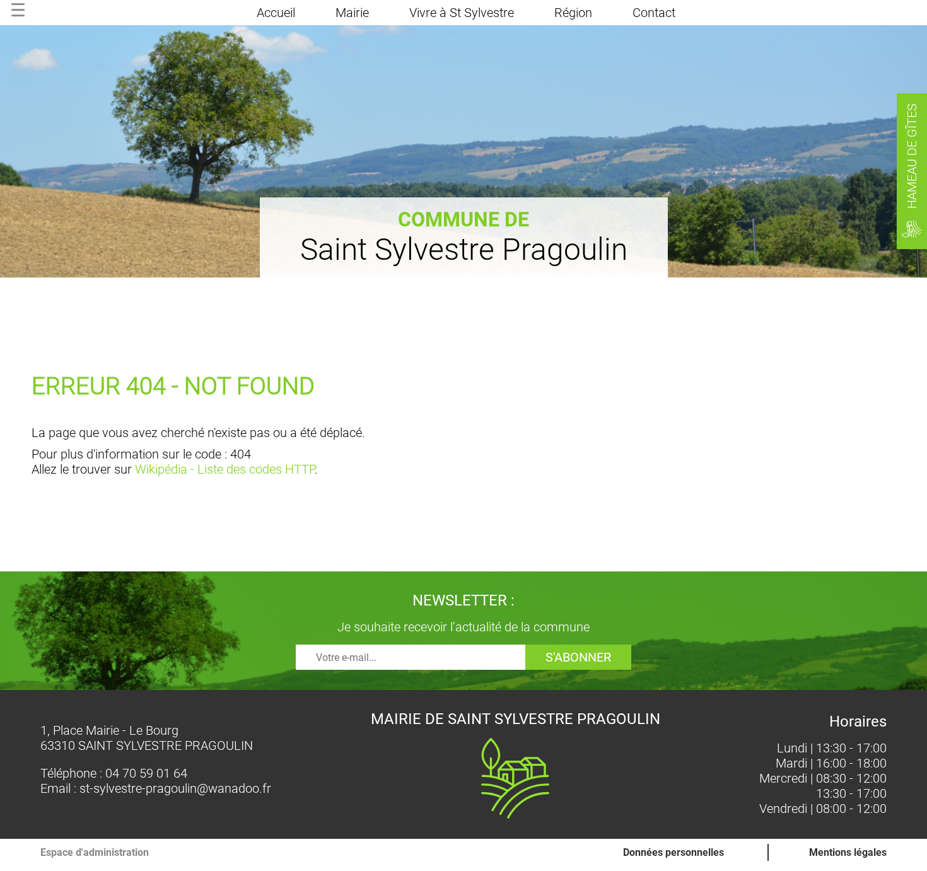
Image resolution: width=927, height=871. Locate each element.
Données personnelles (673, 852)
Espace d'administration (94, 852)
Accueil (276, 12)
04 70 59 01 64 (146, 773)
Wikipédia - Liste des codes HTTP (225, 469)
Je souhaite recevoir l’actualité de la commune (463, 626)
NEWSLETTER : (463, 600)
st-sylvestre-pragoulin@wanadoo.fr (175, 788)
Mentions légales (848, 852)
